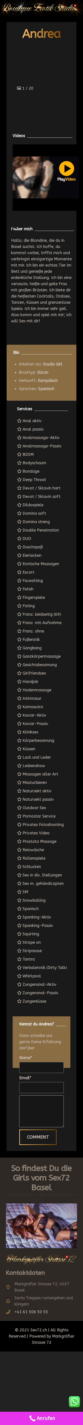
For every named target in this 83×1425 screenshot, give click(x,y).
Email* (25, 1077)
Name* (25, 1057)
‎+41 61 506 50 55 (31, 1311)
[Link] (41, 1225)
